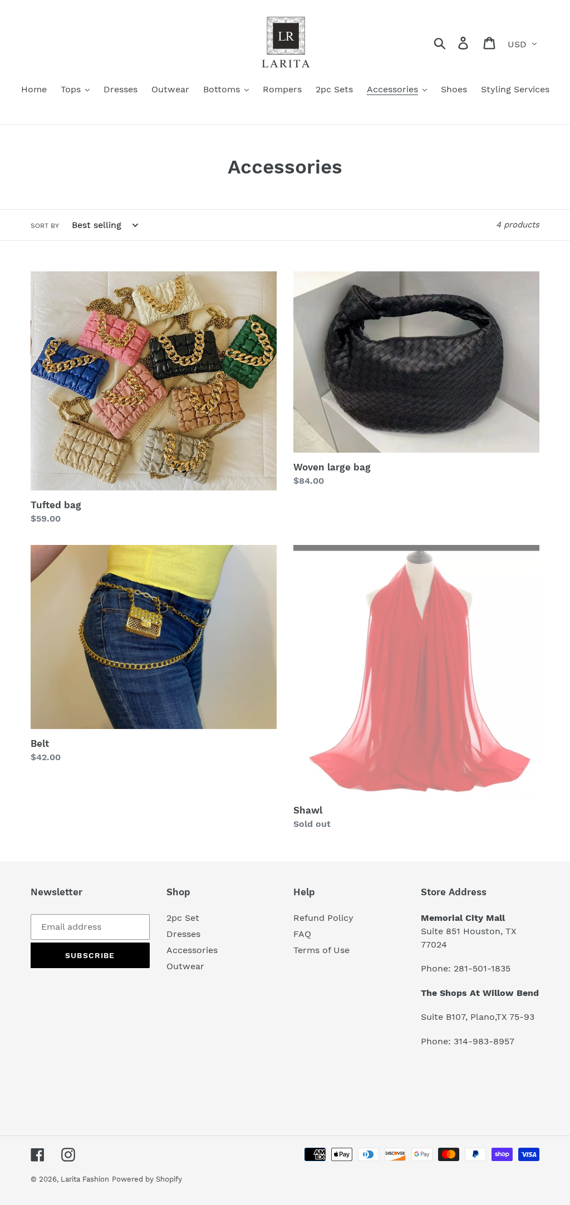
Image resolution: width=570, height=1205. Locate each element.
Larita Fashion (85, 1179)
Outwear (185, 966)
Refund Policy (323, 918)
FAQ (302, 934)
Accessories (192, 950)
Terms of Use (321, 950)
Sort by (45, 226)
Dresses (183, 934)
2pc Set (182, 918)
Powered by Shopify (147, 1179)
